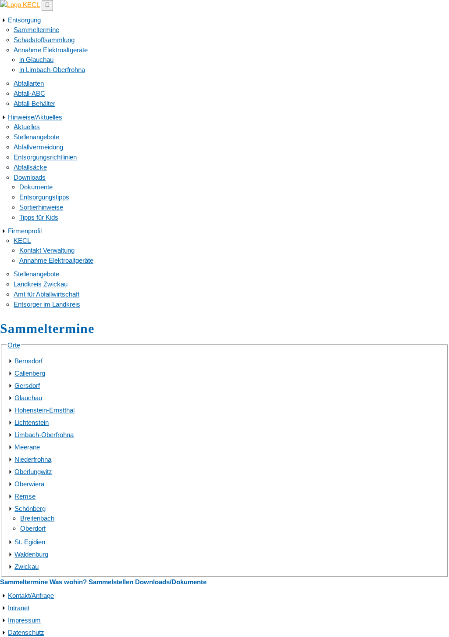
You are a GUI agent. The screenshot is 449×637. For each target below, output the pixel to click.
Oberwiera (29, 484)
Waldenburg (31, 554)
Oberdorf (33, 528)
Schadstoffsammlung (44, 39)
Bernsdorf (28, 361)
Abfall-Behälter (34, 103)
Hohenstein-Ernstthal (44, 410)
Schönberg (30, 508)
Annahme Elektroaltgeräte (51, 50)
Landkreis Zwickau (41, 284)
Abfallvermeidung (38, 147)
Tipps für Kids (38, 217)
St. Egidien (29, 542)
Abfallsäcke (30, 167)
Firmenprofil (25, 231)
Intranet (18, 608)
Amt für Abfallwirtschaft (46, 294)
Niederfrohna (32, 459)
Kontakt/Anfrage (31, 595)
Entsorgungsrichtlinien (45, 157)
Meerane (27, 447)
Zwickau (26, 566)
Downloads (30, 177)
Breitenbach (37, 518)
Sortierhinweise (41, 207)
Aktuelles (27, 126)
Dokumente (36, 187)
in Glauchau (36, 59)
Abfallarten (29, 83)
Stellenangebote (36, 137)
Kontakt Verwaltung (47, 250)
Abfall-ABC (29, 93)
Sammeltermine (36, 29)
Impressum (24, 620)
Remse (25, 496)
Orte (13, 345)
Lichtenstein (31, 422)
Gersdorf (27, 385)
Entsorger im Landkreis (47, 304)
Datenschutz (26, 632)
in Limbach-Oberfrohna (52, 69)
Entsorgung (24, 20)
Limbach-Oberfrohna (44, 434)
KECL (22, 240)
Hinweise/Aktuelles (35, 117)
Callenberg (29, 373)
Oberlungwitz (33, 471)
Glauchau (28, 398)
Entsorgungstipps (44, 197)
